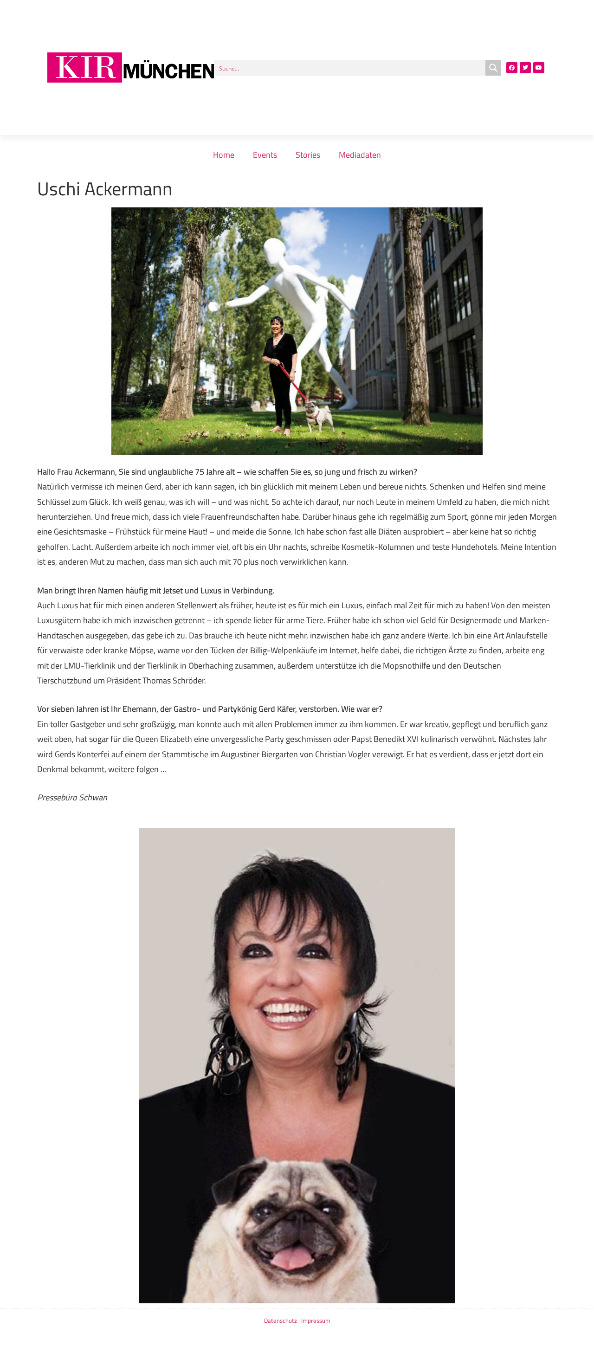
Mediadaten (360, 154)
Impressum (315, 1320)
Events (265, 154)
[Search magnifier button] (493, 68)
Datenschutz (280, 1320)
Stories (308, 154)
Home (223, 154)
